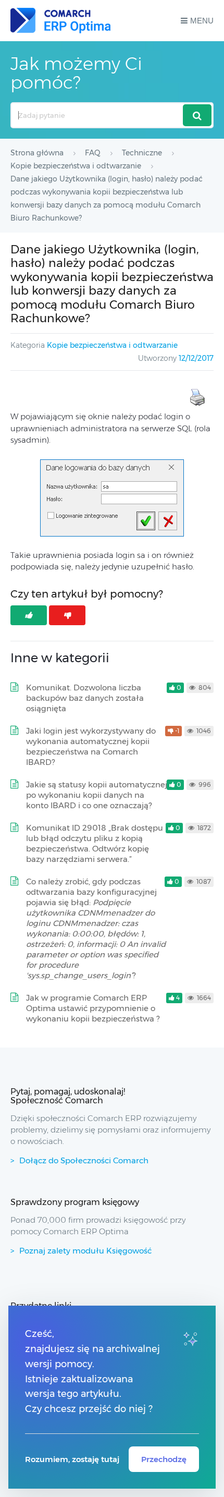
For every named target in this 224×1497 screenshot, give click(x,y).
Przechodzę (163, 1459)
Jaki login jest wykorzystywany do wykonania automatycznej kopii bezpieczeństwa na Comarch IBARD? (91, 746)
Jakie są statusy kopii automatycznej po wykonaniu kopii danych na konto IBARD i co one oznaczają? (96, 795)
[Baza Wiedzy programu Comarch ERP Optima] (60, 20)
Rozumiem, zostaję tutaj (72, 1459)
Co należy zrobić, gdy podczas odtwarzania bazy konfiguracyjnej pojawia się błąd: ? (96, 928)
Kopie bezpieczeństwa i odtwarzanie (112, 345)
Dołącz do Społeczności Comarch (83, 1160)
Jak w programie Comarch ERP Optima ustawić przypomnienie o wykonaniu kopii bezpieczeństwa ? (92, 1008)
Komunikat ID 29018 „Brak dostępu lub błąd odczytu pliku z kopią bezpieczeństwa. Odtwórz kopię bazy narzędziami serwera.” (94, 843)
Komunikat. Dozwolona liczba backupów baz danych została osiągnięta (85, 698)
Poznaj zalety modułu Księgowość (85, 1251)
